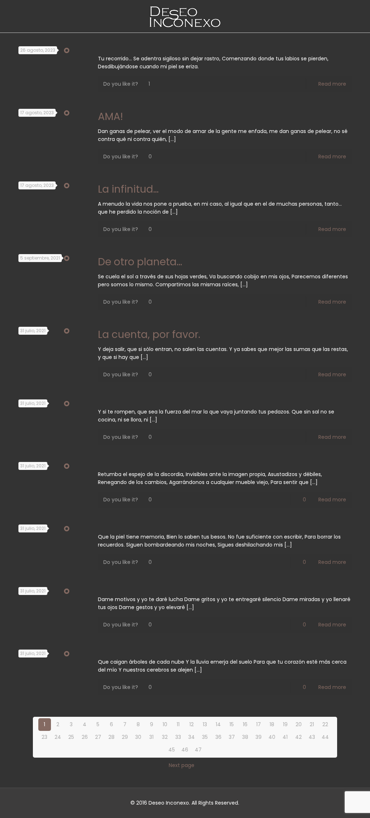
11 (178, 724)
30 (138, 737)
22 (325, 724)
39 (258, 737)
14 (218, 724)
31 (151, 737)
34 (191, 737)
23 (44, 737)
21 (312, 724)
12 (191, 724)
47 (198, 749)
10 (165, 724)
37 (232, 737)
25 (71, 737)
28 (111, 737)
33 (178, 737)
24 (58, 737)
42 (298, 737)
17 (258, 724)
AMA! (110, 117)
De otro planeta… (140, 262)
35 (205, 737)
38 (245, 737)
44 (325, 737)
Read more (332, 83)
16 (245, 724)
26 (85, 737)
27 (98, 737)
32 (165, 737)
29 (125, 737)
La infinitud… (128, 189)
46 (184, 749)
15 (231, 724)
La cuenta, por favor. (149, 334)
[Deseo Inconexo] (185, 16)
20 (299, 724)
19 (285, 724)
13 (205, 724)
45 (171, 749)
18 (272, 724)
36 (218, 737)
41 (285, 737)
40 (271, 737)
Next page (181, 765)
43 (312, 737)
